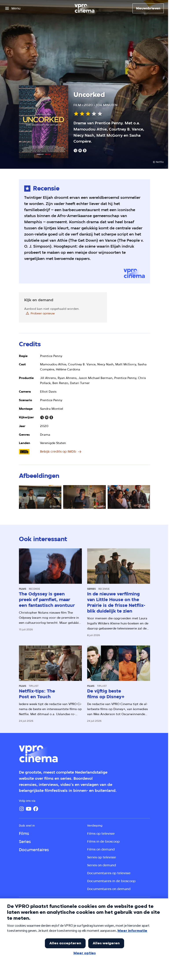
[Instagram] (21, 808)
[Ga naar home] (84, 8)
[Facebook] (35, 808)
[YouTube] (28, 808)
